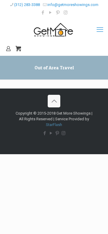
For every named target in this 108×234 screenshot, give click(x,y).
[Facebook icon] (43, 12)
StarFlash (54, 124)
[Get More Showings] (54, 30)
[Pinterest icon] (58, 12)
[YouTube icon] (50, 12)
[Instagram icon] (65, 12)
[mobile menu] (100, 30)
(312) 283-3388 (27, 4)
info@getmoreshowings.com (72, 4)
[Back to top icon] (54, 101)
